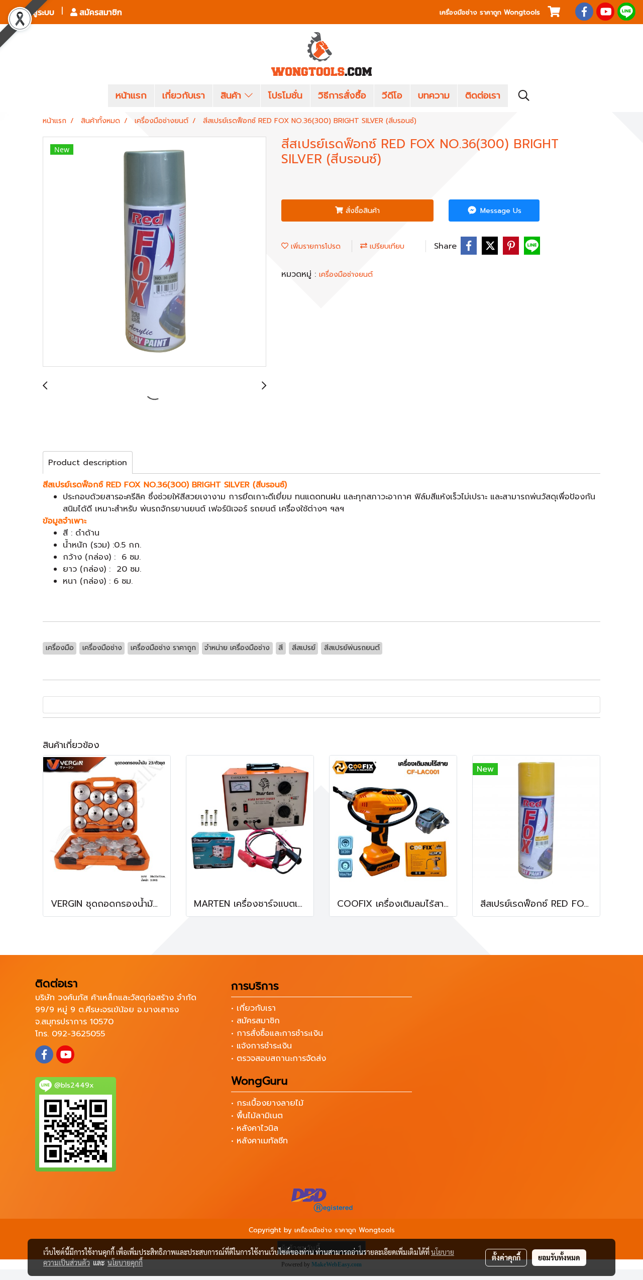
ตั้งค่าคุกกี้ (506, 1257)
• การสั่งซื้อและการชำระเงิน (277, 1033)
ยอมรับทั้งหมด (559, 1257)
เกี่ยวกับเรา (183, 95)
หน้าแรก (131, 95)
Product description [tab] (87, 463)
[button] (524, 95)
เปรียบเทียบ (385, 246)
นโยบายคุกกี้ (125, 1262)
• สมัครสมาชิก (255, 1021)
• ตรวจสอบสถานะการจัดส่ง (278, 1058)
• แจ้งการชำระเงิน (261, 1046)
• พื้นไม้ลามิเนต (257, 1116)
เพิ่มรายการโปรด (314, 246)
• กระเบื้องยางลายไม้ (267, 1103)
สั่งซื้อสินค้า (361, 210)
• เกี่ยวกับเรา (253, 1008)
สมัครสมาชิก (99, 12)
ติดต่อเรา (482, 95)
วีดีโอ (392, 95)
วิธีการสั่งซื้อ (342, 95)
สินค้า (233, 95)
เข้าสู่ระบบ (37, 12)
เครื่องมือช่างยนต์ (346, 274)
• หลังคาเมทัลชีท (259, 1141)
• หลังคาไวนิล (254, 1128)
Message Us (499, 210)
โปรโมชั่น (285, 95)
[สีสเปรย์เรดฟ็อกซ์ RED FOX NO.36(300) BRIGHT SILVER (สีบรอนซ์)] (154, 252)
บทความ (434, 95)
